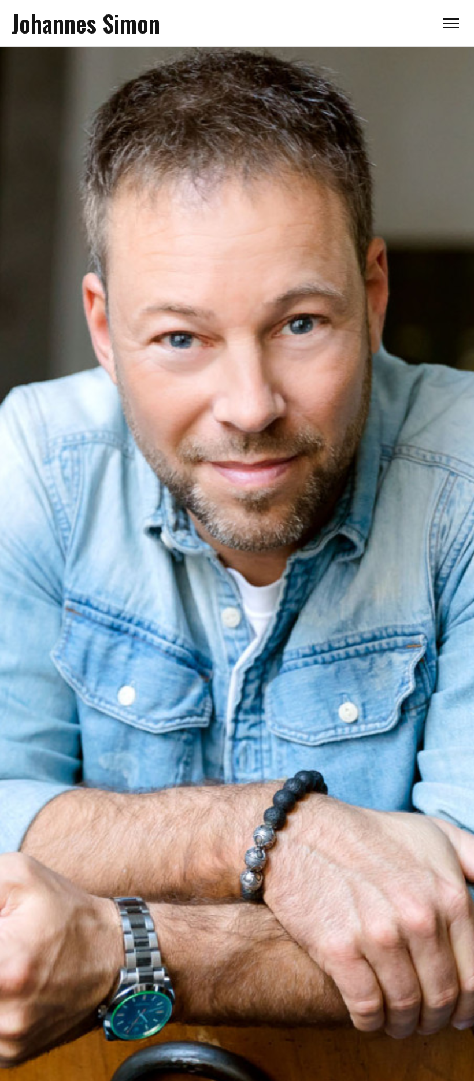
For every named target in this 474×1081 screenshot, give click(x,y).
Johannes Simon (86, 23)
